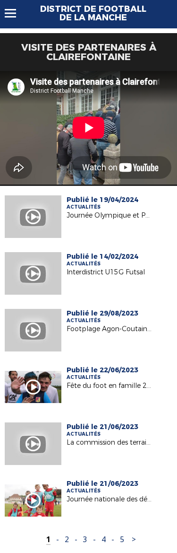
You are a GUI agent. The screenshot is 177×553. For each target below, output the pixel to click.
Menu (15, 13)
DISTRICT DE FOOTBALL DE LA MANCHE (93, 13)
